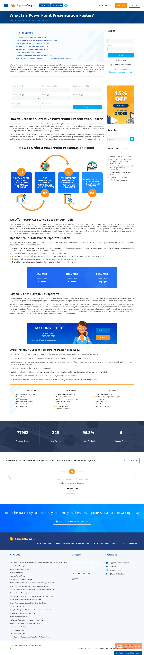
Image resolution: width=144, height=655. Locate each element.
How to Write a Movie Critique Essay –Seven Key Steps (28, 603)
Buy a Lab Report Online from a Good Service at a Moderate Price (31, 596)
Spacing (14, 103)
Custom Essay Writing (17, 630)
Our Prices (80, 544)
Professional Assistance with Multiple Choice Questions (28, 620)
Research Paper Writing (17, 576)
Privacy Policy (99, 648)
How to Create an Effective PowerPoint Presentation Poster (36, 40)
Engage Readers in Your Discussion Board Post (25, 623)
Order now (121, 5)
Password (110, 45)
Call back (58, 5)
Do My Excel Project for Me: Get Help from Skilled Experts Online (31, 610)
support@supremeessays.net (45, 340)
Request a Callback (116, 570)
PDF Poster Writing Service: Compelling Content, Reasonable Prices (32, 589)
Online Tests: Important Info (19, 617)
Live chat (45, 5)
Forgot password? (121, 69)
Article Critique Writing (17, 606)
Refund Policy (110, 648)
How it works (41, 544)
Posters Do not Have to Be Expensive (28, 52)
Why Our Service (92, 544)
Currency (45, 103)
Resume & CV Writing (17, 566)
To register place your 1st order (121, 72)
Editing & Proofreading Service (20, 569)
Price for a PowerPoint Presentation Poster (31, 37)
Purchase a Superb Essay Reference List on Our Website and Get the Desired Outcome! (38, 562)
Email (109, 37)
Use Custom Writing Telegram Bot (74, 521)
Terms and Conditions (85, 648)
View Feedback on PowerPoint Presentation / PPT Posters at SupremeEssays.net (43, 58)
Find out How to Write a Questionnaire (22, 593)
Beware (114, 544)
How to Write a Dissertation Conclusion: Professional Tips (29, 586)
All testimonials (130, 461)
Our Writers (104, 544)
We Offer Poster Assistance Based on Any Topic (32, 46)
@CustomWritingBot (117, 574)
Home (101, 5)
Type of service (16, 86)
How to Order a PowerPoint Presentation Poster (33, 43)
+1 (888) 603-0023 (47, 336)
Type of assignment (48, 86)
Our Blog (122, 544)
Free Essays (133, 544)
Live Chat (103, 330)
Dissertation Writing (16, 573)
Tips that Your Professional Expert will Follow (32, 49)
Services (108, 5)
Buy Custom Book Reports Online (21, 579)
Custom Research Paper (18, 634)
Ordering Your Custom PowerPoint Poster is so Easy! (34, 55)
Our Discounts (68, 544)
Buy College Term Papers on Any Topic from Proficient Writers (30, 637)
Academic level (16, 94)
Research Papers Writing (18, 627)
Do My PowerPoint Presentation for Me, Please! (25, 613)
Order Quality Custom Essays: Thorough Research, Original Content (32, 583)
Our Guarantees (54, 544)
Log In (121, 55)
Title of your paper (79, 86)
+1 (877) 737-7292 (47, 333)
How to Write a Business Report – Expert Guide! (25, 600)
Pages (44, 94)
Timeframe (76, 94)
